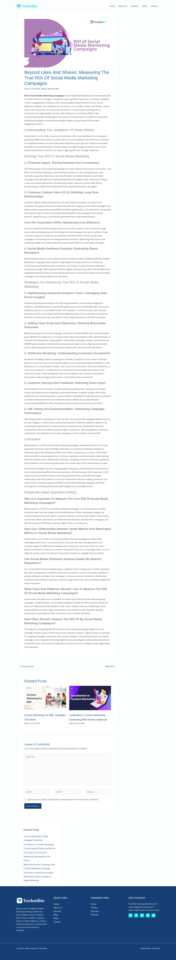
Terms (94, 904)
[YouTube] (153, 915)
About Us (123, 6)
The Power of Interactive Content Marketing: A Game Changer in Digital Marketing (38, 876)
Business (95, 911)
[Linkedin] (148, 915)
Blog (44, 88)
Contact (154, 6)
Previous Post (26, 666)
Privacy (94, 907)
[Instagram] (142, 915)
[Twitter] (136, 915)
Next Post (110, 666)
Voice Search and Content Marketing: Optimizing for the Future (37, 856)
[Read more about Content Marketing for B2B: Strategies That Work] (45, 697)
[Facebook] (130, 915)
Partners (95, 914)
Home (112, 6)
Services (134, 6)
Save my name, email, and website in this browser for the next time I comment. (63, 799)
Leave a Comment (32, 88)
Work (144, 6)
